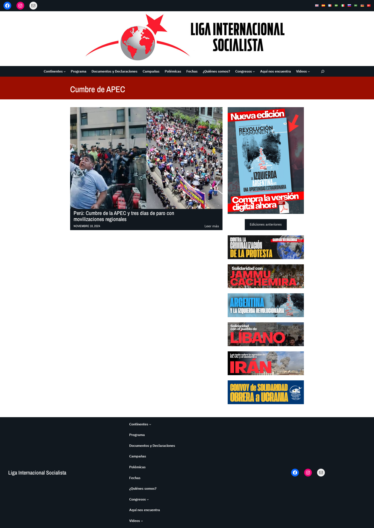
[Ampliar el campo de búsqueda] (322, 71)
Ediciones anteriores (266, 224)
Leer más (212, 226)
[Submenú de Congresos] (254, 71)
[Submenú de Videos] (309, 71)
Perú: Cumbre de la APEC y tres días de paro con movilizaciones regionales (124, 216)
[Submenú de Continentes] (65, 71)
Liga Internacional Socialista (37, 472)
